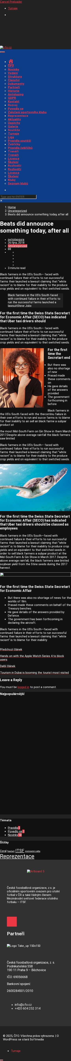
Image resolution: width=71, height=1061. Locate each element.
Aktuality (14, 119)
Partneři (14, 87)
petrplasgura (16, 239)
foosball (11, 851)
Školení (13, 162)
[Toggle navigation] (2, 52)
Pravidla (13, 828)
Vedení (13, 73)
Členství (14, 80)
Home (12, 207)
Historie (13, 91)
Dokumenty (16, 84)
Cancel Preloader (11, 2)
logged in (23, 687)
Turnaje (13, 8)
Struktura (15, 76)
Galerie (13, 126)
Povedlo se (15, 108)
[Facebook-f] (12, 922)
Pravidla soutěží (19, 141)
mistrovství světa (32, 851)
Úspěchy (14, 123)
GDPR (12, 98)
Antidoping (15, 94)
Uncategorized (17, 211)
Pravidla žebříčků (20, 148)
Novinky (13, 69)
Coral (3, 851)
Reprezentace (17, 856)
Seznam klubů (18, 183)
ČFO (11, 66)
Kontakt (13, 101)
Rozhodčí (14, 169)
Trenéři (13, 155)
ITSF (19, 850)
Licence (13, 158)
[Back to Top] (1, 1060)
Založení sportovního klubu (27, 112)
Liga (11, 137)
